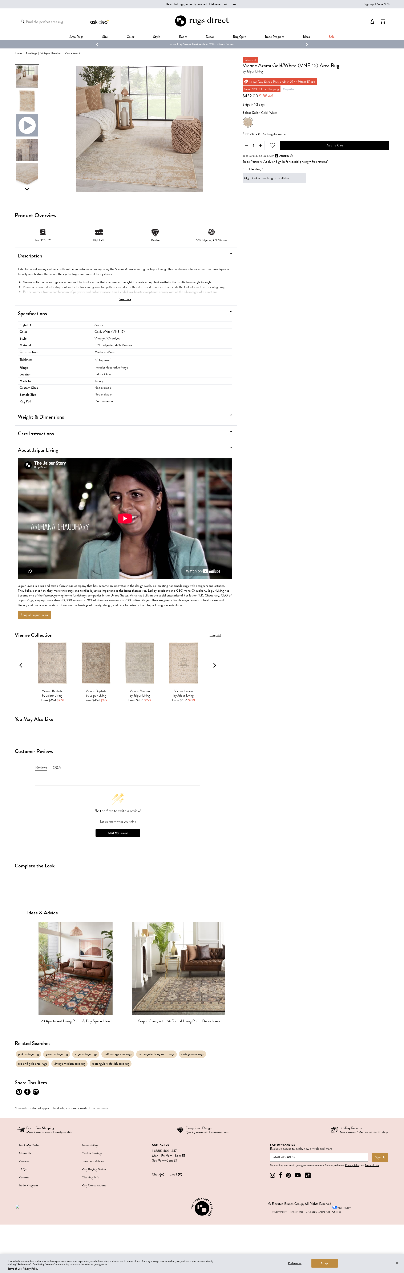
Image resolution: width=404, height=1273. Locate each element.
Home (18, 53)
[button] (383, 21)
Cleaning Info (90, 1177)
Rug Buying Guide (94, 1169)
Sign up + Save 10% (377, 4)
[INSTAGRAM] (272, 1175)
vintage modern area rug (69, 1063)
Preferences (294, 1263)
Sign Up (380, 1157)
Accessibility (90, 1145)
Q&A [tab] (57, 767)
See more (125, 299)
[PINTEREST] (288, 1175)
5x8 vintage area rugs (118, 1054)
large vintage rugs (85, 1054)
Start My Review (118, 833)
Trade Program (274, 36)
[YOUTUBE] (298, 1175)
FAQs (23, 1169)
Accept (325, 1263)
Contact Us (160, 1144)
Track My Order (29, 1145)
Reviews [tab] (41, 767)
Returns (24, 1177)
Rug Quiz (239, 36)
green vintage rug (56, 1054)
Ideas (306, 36)
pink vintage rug (28, 1054)
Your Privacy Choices (341, 1210)
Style (156, 36)
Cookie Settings (92, 1153)
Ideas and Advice (93, 1161)
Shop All (215, 635)
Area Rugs (76, 36)
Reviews (24, 1161)
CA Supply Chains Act (318, 1212)
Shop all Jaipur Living (34, 614)
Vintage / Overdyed (50, 53)
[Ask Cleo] (99, 21)
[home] (202, 26)
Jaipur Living (255, 71)
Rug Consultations (94, 1185)
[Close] (397, 1263)
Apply (267, 161)
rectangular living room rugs (156, 1054)
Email (173, 1174)
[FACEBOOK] (280, 1175)
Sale (332, 36)
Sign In (280, 161)
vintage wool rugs (192, 1054)
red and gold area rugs (32, 1063)
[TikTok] (307, 1175)
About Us (25, 1153)
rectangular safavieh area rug (110, 1063)
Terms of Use (372, 1165)
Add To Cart (335, 145)
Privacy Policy (352, 1165)
